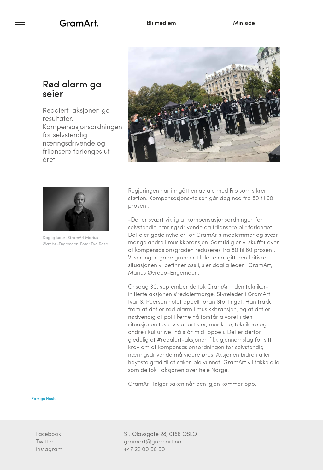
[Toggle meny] (12, 23)
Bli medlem (161, 22)
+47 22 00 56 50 (144, 449)
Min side (244, 22)
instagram (49, 449)
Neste (51, 398)
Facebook (48, 433)
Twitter (45, 441)
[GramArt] (79, 22)
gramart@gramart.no (152, 441)
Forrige (38, 398)
